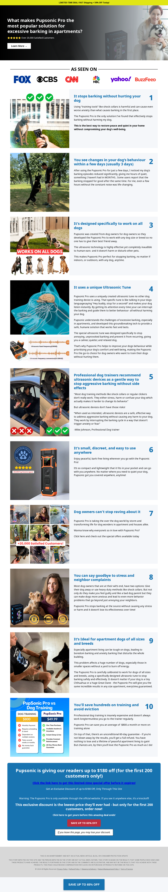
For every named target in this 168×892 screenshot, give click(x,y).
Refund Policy (74, 869)
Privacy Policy (62, 869)
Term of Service (127, 869)
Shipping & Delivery (89, 869)
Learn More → (19, 46)
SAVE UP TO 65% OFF (84, 884)
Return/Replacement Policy (108, 869)
